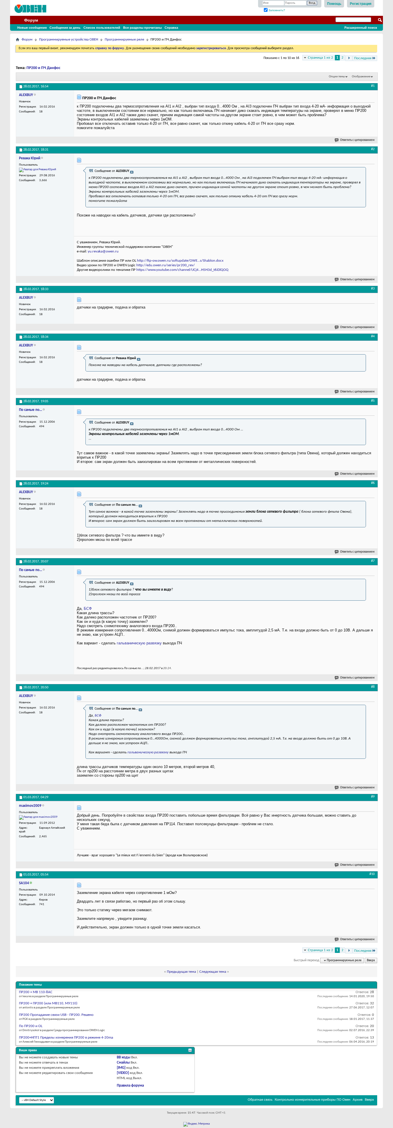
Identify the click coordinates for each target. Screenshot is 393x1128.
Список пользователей (101, 27)
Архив (358, 1100)
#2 (373, 149)
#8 (373, 687)
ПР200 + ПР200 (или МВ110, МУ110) (48, 1003)
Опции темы (337, 76)
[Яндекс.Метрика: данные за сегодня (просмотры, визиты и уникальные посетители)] (196, 1124)
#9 (373, 796)
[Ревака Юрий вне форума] (37, 170)
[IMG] (121, 1068)
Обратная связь (260, 1100)
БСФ (88, 608)
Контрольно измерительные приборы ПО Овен (312, 1100)
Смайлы (123, 1062)
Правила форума (130, 1085)
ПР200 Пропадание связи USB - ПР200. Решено (56, 1015)
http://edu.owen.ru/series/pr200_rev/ (165, 265)
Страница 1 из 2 (320, 58)
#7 (373, 561)
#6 (373, 483)
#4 (373, 336)
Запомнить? (276, 10)
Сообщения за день (65, 27)
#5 (373, 401)
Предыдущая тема (181, 972)
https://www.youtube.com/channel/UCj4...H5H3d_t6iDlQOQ (182, 270)
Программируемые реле (124, 39)
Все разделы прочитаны (142, 27)
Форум (31, 20)
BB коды (123, 1057)
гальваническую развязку (139, 643)
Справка (171, 27)
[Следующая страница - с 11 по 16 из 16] (348, 58)
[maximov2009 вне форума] (38, 817)
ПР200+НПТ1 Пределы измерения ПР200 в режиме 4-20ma (66, 1037)
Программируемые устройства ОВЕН (68, 39)
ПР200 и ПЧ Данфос (43, 68)
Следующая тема (212, 972)
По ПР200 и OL (30, 1026)
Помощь (334, 4)
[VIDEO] (123, 1073)
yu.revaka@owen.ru (103, 251)
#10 (372, 874)
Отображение (361, 76)
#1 (373, 86)
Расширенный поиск (360, 27)
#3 (373, 288)
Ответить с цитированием (357, 140)
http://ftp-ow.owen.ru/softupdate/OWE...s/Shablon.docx (180, 261)
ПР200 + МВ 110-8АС (35, 992)
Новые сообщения (32, 27)
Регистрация (360, 4)
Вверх (371, 960)
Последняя (362, 58)
